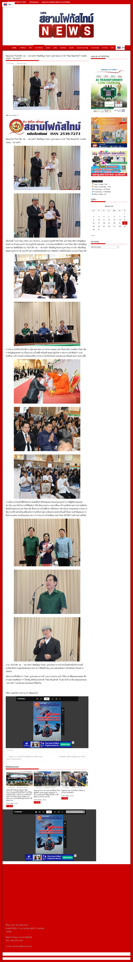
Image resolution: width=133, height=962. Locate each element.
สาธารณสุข (95, 48)
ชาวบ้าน (105, 48)
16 (94, 223)
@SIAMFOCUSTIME (22, 787)
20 (114, 223)
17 (99, 223)
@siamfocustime (22, 63)
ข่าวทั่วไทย (39, 48)
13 (114, 220)
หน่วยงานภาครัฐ (82, 48)
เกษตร (48, 48)
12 (109, 220)
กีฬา (30, 48)
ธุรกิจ (55, 48)
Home (14, 48)
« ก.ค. (93, 235)
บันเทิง (71, 48)
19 (109, 223)
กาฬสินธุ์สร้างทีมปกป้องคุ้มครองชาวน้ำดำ (72, 757)
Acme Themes (87, 959)
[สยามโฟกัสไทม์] (7, 47)
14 (120, 220)
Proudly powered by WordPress (52, 959)
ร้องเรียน (63, 48)
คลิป (112, 48)
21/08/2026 (10, 787)
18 (104, 223)
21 (120, 223)
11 (104, 220)
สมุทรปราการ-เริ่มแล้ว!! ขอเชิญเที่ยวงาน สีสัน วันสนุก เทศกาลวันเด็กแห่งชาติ (24, 758)
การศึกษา (23, 48)
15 (125, 220)
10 (99, 220)
